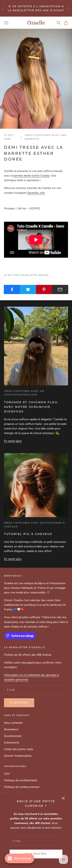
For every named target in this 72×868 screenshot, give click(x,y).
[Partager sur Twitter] (28, 289)
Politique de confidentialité (20, 780)
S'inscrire (19, 702)
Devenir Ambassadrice (18, 756)
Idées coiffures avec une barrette (46, 137)
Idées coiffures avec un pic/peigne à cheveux (34, 525)
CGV (7, 774)
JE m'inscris (36, 854)
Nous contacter (13, 723)
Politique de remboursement (21, 787)
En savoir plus (13, 441)
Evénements (11, 742)
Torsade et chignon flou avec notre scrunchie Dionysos (31, 406)
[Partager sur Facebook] (12, 289)
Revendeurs (11, 729)
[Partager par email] (60, 289)
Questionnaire (12, 736)
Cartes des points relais (18, 749)
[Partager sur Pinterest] (44, 289)
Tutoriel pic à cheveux (28, 534)
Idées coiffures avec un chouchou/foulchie (24, 393)
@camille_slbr (36, 193)
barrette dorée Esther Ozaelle (31, 176)
